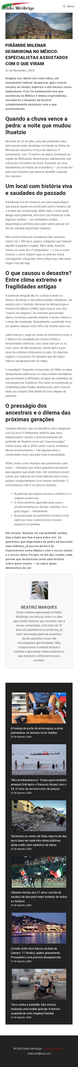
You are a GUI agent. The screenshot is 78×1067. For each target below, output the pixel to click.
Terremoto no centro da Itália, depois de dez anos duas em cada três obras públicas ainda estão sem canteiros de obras (39, 840)
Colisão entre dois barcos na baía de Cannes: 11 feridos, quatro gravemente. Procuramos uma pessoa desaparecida (36, 953)
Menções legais (53, 1048)
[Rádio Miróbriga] (18, 6)
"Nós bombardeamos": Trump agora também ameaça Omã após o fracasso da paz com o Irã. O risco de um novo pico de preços (39, 784)
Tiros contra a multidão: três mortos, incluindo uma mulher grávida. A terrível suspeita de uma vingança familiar (35, 1009)
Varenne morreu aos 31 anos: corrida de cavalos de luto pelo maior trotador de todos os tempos (39, 897)
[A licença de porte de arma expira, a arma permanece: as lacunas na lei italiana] (39, 721)
